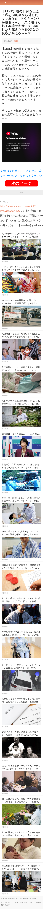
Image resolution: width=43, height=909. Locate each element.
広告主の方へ (6, 905)
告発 (16, 41)
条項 (25, 902)
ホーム (5, 3)
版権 (40, 902)
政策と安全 (19, 902)
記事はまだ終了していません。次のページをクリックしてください (21, 173)
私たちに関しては (8, 902)
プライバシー (33, 902)
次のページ (21, 183)
